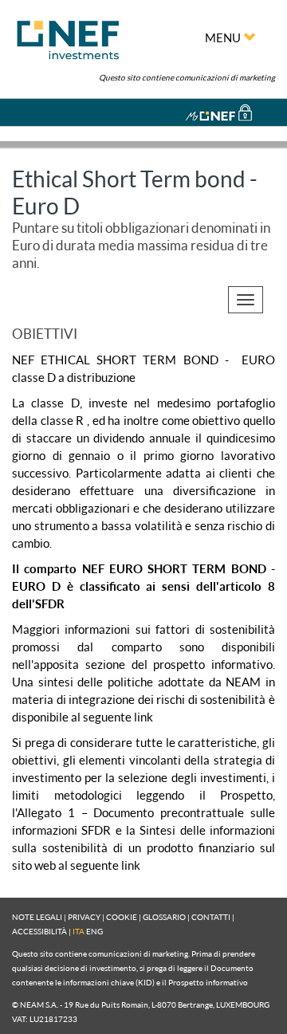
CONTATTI (210, 917)
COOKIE (121, 917)
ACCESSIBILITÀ (39, 931)
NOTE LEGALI (37, 917)
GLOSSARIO (164, 917)
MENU (224, 37)
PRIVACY (84, 917)
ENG (94, 931)
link (143, 717)
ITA (79, 931)
